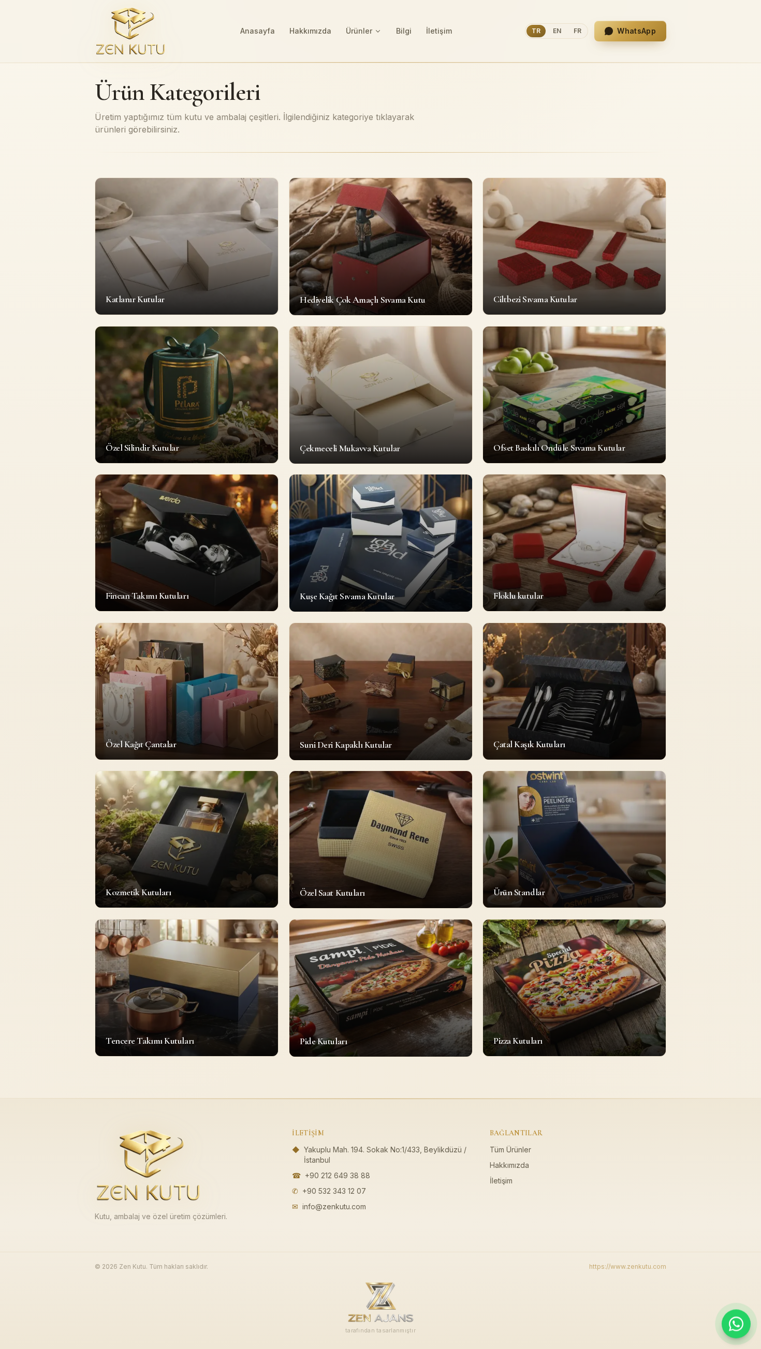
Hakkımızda (310, 30)
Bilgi (404, 30)
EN (557, 31)
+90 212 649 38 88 (337, 1175)
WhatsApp (636, 30)
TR (536, 31)
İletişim (439, 30)
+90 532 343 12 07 (334, 1191)
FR (577, 31)
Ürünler (359, 30)
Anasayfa (257, 30)
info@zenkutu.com (334, 1206)
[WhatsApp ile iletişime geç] (736, 1323)
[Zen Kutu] (131, 31)
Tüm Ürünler (510, 1149)
